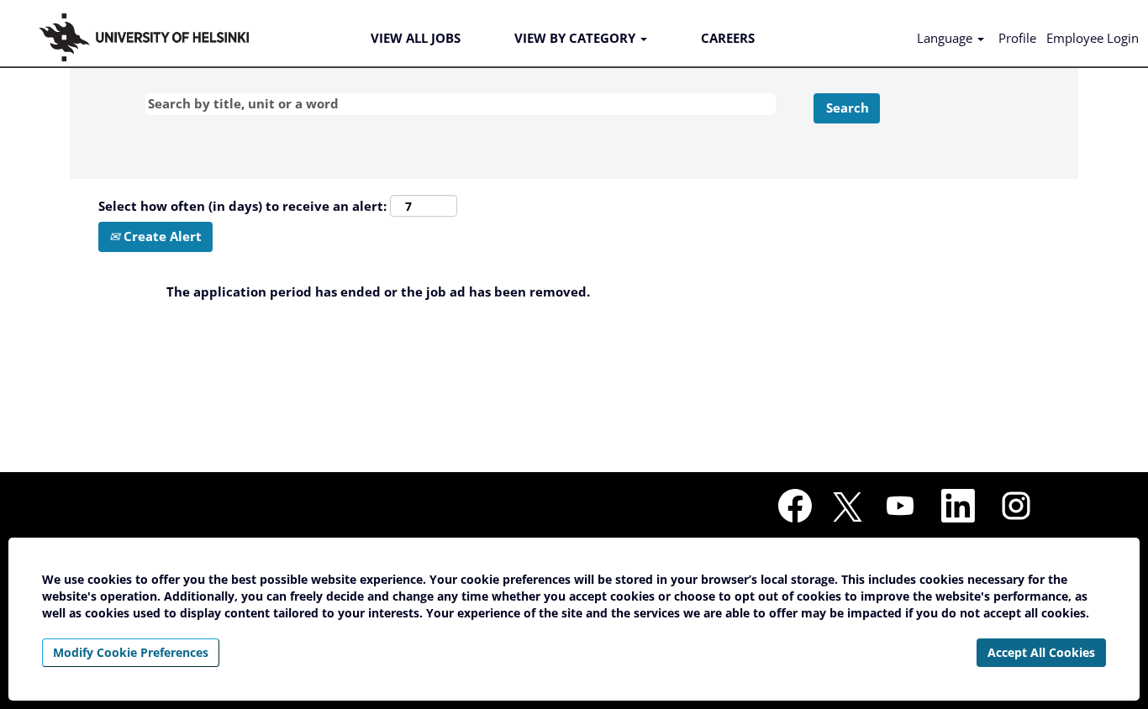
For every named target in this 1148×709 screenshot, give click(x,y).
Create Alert (161, 236)
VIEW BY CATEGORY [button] (576, 37)
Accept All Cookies (1041, 652)
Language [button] (946, 37)
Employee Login (1092, 37)
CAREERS (728, 37)
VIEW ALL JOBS (416, 37)
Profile (1017, 37)
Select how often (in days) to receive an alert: (242, 205)
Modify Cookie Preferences (130, 652)
